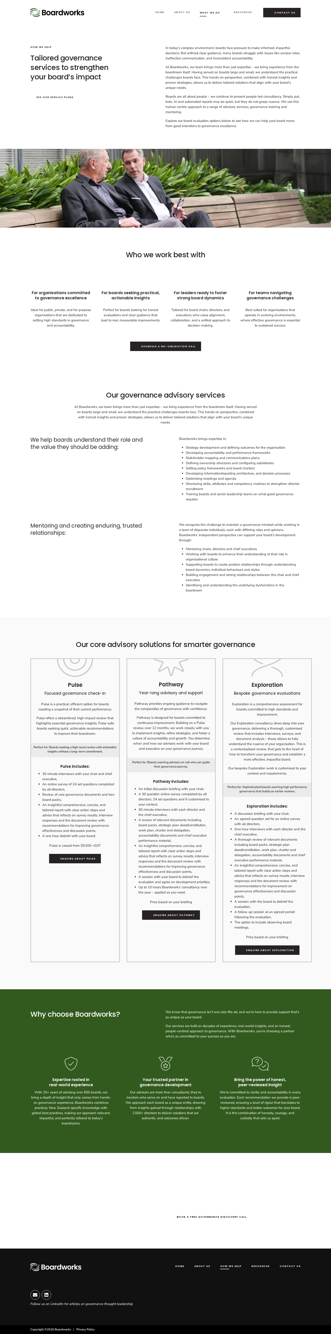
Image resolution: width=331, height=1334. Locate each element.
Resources (243, 12)
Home (159, 12)
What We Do (210, 12)
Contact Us (290, 1266)
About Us (182, 12)
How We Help (231, 1266)
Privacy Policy (85, 1329)
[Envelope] (35, 1295)
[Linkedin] (46, 1295)
